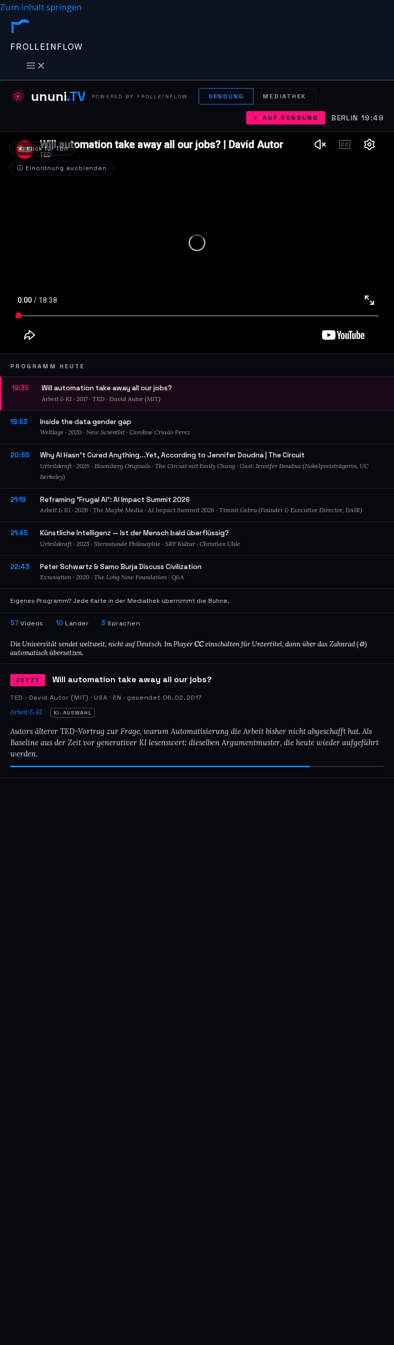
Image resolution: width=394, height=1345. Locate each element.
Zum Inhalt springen (41, 7)
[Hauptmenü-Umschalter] (36, 66)
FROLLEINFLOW (46, 46)
